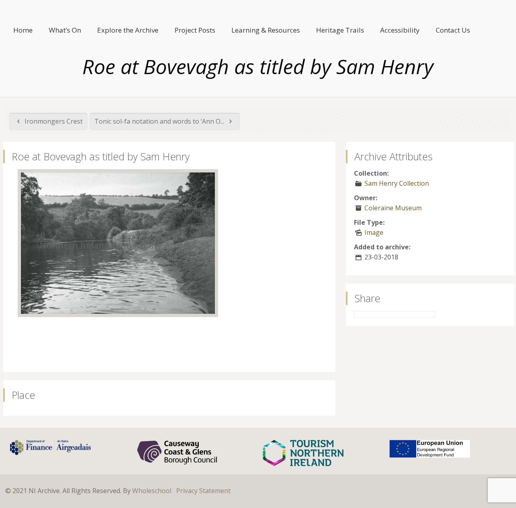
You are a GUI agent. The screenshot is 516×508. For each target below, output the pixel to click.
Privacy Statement (203, 490)
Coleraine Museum (393, 207)
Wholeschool (151, 490)
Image (373, 232)
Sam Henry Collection (396, 183)
